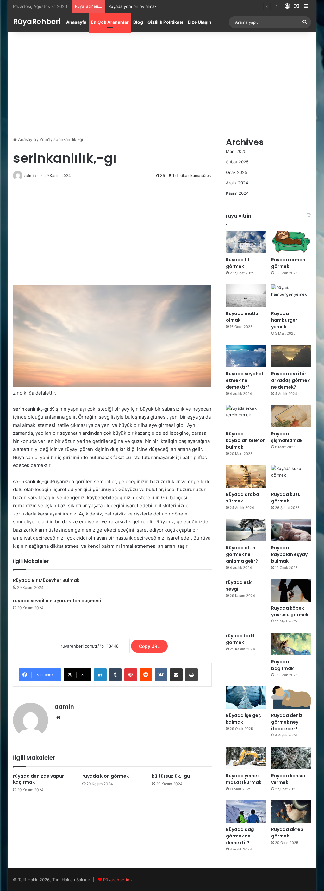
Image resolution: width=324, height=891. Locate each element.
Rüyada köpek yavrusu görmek (289, 611)
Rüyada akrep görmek (287, 832)
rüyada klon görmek (105, 776)
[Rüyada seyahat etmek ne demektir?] (246, 356)
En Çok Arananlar (110, 22)
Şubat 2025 (237, 161)
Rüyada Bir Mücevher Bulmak (46, 580)
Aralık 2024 (237, 182)
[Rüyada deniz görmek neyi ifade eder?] (291, 697)
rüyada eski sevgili (239, 585)
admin (30, 175)
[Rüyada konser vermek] (291, 758)
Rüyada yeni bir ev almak (132, 6)
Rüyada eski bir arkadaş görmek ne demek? (290, 380)
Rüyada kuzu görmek (286, 497)
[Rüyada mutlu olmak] (246, 295)
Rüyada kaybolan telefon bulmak (246, 440)
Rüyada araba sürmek (242, 497)
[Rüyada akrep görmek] (291, 811)
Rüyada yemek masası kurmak (243, 779)
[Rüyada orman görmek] (291, 242)
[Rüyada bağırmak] (291, 644)
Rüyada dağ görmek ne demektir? (240, 836)
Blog (138, 22)
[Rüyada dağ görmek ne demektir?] (246, 811)
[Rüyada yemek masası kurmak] (246, 758)
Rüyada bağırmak (282, 665)
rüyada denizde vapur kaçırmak (38, 779)
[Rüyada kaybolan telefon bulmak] (246, 416)
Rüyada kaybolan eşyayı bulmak (290, 554)
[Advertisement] (162, 82)
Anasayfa (76, 22)
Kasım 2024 (237, 193)
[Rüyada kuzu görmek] (291, 476)
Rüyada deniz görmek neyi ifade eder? (286, 722)
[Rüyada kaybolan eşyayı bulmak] (291, 530)
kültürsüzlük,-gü (171, 776)
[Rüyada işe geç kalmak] (246, 697)
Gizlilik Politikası (165, 22)
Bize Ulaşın (199, 22)
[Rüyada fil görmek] (246, 242)
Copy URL (149, 646)
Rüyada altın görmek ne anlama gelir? (242, 554)
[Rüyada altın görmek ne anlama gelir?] (246, 530)
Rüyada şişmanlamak (286, 437)
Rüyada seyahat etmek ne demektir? (245, 380)
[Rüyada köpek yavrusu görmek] (291, 590)
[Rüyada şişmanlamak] (291, 416)
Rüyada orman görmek (288, 262)
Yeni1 (45, 139)
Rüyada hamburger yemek (284, 320)
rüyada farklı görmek (241, 639)
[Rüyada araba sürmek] (246, 476)
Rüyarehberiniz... (119, 879)
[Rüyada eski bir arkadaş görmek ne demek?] (291, 356)
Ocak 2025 (236, 172)
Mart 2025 (236, 151)
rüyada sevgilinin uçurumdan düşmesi (57, 600)
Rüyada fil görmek (237, 262)
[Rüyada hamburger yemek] (291, 295)
